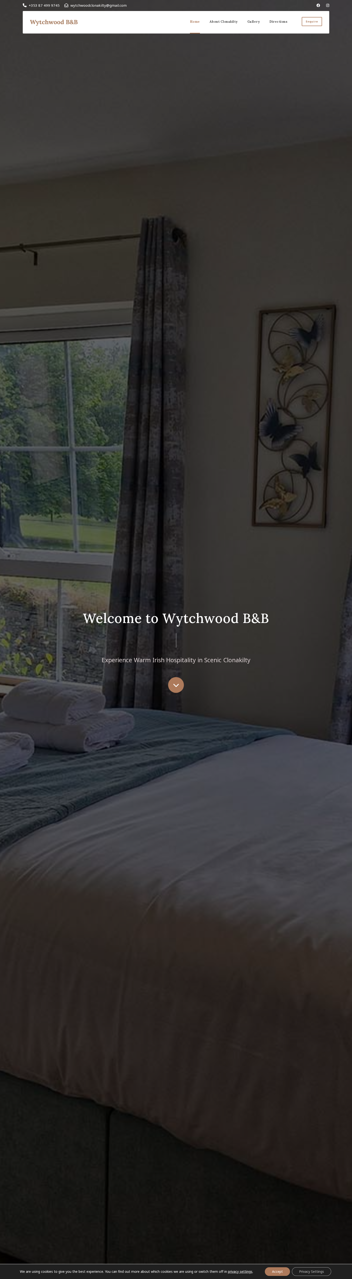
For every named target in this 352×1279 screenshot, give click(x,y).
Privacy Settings (311, 1271)
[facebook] (318, 5)
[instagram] (327, 5)
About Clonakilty (224, 22)
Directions (278, 22)
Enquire (312, 21)
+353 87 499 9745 (44, 5)
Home (195, 22)
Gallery (253, 22)
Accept (277, 1271)
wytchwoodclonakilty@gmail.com (98, 5)
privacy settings (240, 1271)
